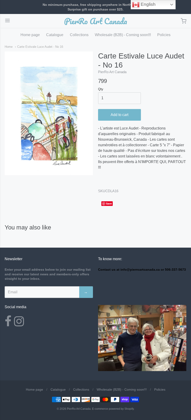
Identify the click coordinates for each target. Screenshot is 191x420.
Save (109, 203)
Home (9, 46)
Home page (30, 35)
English (148, 4)
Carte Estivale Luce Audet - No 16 (40, 46)
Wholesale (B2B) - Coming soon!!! (123, 35)
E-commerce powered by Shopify (113, 408)
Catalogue (54, 35)
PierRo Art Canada (95, 21)
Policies (164, 35)
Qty (100, 89)
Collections (79, 35)
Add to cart (119, 115)
